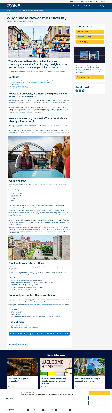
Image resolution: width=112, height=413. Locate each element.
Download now (83, 77)
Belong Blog (17, 10)
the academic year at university (29, 327)
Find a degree (82, 32)
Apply (14, 344)
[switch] (44, 410)
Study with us (80, 1)
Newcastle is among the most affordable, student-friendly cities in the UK (31, 82)
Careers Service (14, 272)
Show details (79, 410)
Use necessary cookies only (99, 403)
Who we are (73, 1)
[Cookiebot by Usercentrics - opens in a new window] (10, 410)
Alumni (103, 1)
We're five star (15, 84)
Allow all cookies (99, 393)
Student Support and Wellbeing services (39, 304)
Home (10, 10)
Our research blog (99, 6)
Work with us (96, 1)
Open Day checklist (21, 326)
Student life (87, 6)
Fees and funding (84, 37)
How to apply (82, 42)
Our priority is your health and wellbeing (22, 88)
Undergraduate (22, 344)
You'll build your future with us (19, 86)
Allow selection (99, 398)
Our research (88, 1)
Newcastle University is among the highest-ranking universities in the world (32, 81)
